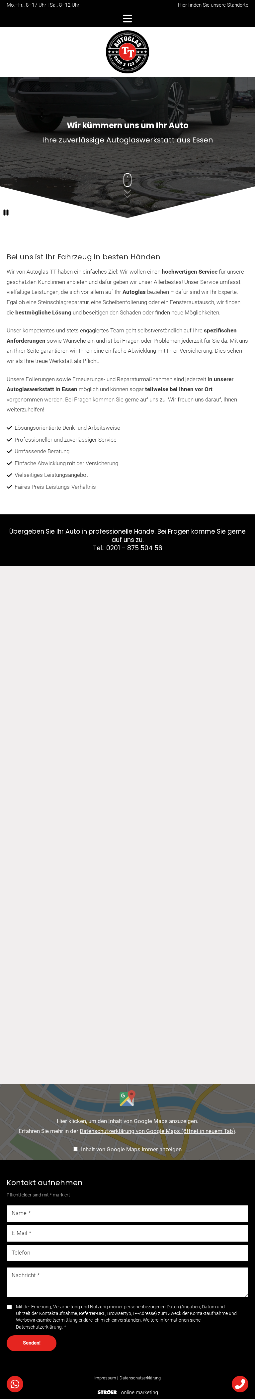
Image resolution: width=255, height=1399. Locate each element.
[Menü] (127, 18)
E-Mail (21, 1233)
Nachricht (26, 1275)
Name (21, 1213)
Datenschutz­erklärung (140, 1377)
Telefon (21, 1253)
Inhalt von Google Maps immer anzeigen (131, 1149)
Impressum (105, 1377)
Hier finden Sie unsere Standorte (213, 5)
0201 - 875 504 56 (134, 548)
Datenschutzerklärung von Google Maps (157, 1131)
